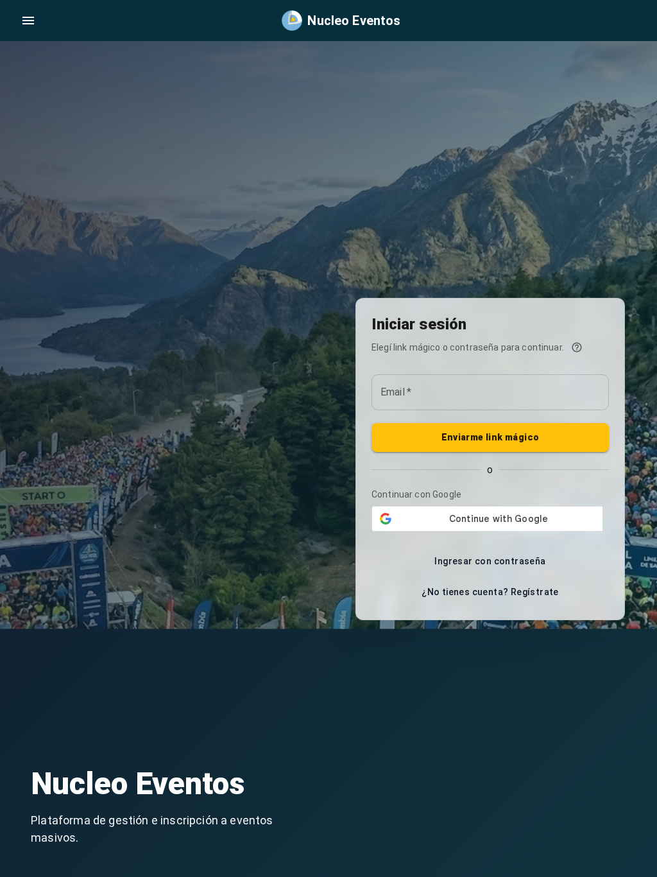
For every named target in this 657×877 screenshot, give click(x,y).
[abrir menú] (28, 20)
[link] (341, 20)
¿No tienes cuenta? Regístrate (490, 592)
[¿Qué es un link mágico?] (577, 347)
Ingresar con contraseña (489, 561)
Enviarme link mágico (490, 437)
